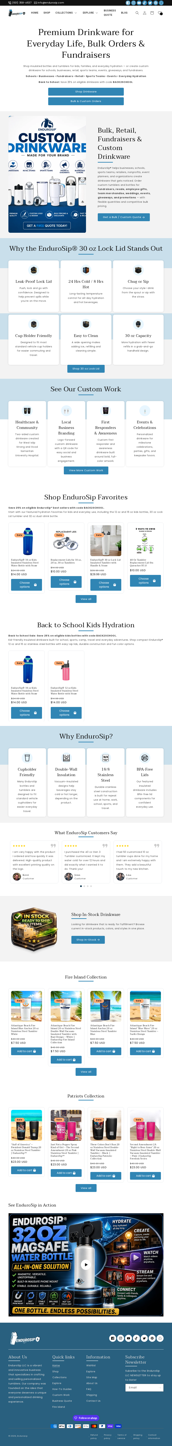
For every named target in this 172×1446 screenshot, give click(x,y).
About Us (92, 1383)
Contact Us (93, 1401)
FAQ (88, 1389)
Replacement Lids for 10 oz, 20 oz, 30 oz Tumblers (66, 561)
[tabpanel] (34, 862)
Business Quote (62, 1401)
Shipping (91, 1395)
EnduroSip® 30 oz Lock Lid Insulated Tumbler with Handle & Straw (105, 563)
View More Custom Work (86, 470)
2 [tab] (84, 886)
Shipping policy (137, 1437)
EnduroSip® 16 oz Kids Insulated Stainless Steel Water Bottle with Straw (25, 563)
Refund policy (94, 1437)
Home (56, 1365)
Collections (59, 1377)
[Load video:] (86, 1264)
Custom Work (61, 1395)
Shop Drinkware (86, 91)
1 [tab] (81, 886)
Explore (56, 1383)
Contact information (154, 1437)
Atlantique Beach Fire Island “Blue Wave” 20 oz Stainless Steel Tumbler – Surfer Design (144, 1030)
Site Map (91, 1377)
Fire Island (58, 1407)
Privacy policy (107, 1437)
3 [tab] (88, 886)
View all (86, 599)
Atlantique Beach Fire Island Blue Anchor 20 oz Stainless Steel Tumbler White (25, 1030)
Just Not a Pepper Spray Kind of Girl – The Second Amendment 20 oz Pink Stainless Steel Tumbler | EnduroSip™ (65, 1150)
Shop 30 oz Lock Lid (86, 368)
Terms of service (121, 1437)
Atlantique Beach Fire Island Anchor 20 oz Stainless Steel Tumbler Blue (103, 1030)
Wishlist (91, 1365)
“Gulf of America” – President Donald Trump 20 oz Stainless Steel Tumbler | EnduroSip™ (26, 1149)
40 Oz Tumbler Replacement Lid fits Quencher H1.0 (141, 563)
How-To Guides (62, 1389)
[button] (137, 13)
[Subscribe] (159, 1388)
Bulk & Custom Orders (86, 101)
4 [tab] (91, 886)
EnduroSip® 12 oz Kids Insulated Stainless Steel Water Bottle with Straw (64, 691)
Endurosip (22, 1436)
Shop (55, 1371)
